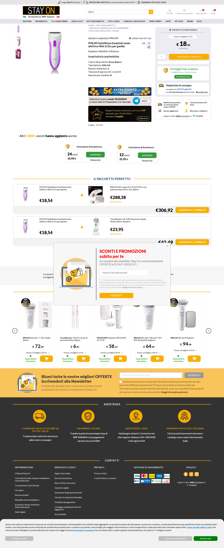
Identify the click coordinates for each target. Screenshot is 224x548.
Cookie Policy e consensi (105, 478)
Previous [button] (14, 330)
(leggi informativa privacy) (175, 392)
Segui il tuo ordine (62, 473)
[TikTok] (191, 474)
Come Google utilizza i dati (199, 527)
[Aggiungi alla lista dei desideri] (149, 43)
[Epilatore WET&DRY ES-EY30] (111, 314)
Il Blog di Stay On (22, 473)
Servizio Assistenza (63, 478)
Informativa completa (83, 530)
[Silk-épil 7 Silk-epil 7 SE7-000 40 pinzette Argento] (148, 314)
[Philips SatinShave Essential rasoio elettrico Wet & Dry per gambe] (25, 195)
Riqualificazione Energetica (27, 500)
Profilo (170, 13)
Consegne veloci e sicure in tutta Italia (40, 430)
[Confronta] (143, 43)
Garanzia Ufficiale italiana (185, 428)
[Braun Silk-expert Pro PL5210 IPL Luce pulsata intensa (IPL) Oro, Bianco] (96, 195)
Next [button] (208, 330)
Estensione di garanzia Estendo (68, 492)
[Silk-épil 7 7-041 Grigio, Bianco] (37, 314)
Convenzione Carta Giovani (27, 485)
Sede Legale (20, 512)
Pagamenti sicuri (88, 428)
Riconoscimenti (22, 495)
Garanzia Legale (62, 487)
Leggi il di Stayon (71, 2)
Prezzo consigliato (181, 37)
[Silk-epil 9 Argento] (185, 314)
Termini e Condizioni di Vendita (68, 497)
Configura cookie (19, 538)
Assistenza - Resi (136, 428)
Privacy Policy (100, 473)
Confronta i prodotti (184, 13)
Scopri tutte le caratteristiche (103, 56)
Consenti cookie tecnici (175, 538)
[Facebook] (186, 474)
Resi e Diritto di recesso (65, 483)
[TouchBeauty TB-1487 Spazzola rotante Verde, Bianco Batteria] (96, 227)
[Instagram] (197, 474)
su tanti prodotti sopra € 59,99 (112, 2)
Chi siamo (19, 490)
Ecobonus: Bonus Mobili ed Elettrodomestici (27, 505)
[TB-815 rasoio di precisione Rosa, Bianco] (74, 314)
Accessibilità (60, 514)
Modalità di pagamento (65, 502)
